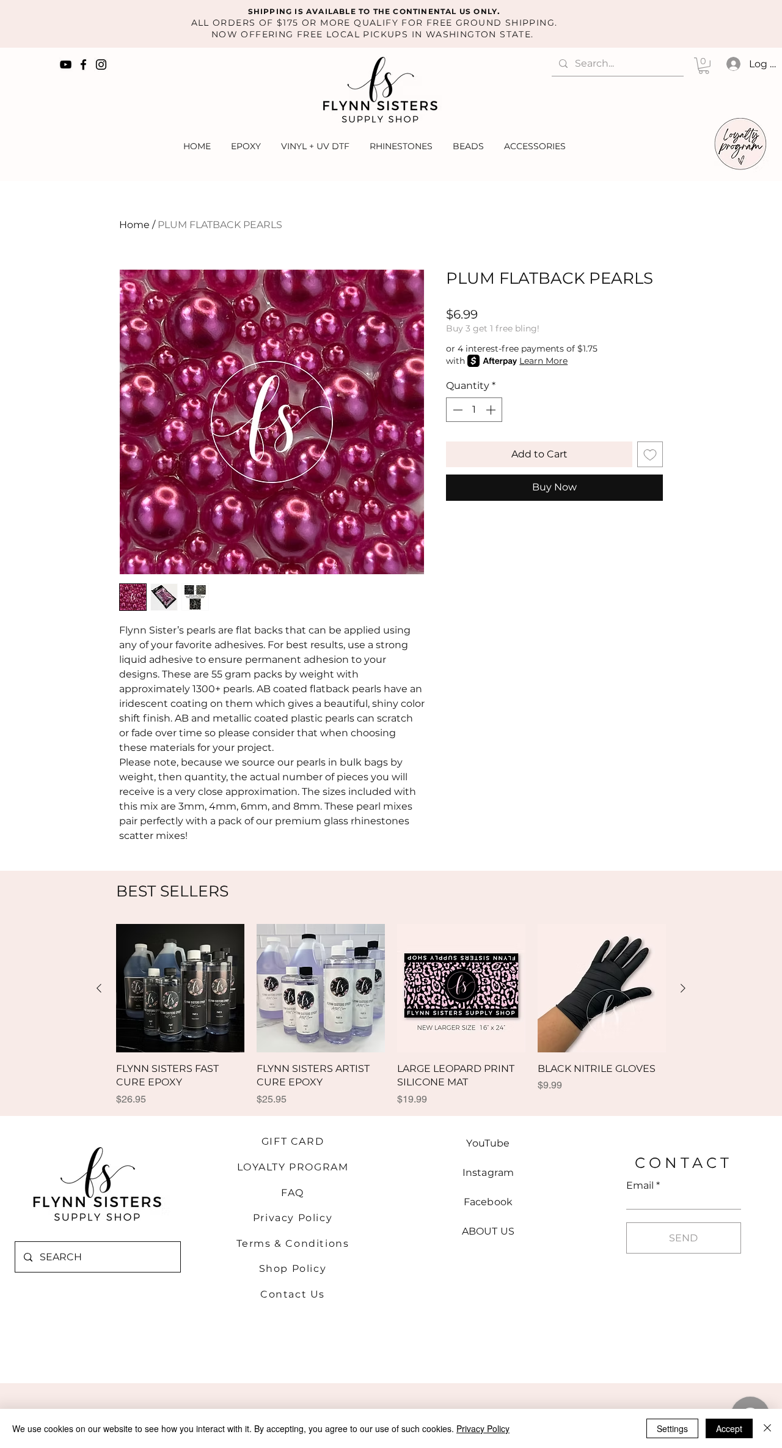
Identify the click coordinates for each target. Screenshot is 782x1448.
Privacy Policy (292, 1218)
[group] (391, 1021)
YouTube (488, 1143)
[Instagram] (101, 64)
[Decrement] (456, 409)
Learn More (543, 360)
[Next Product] (683, 988)
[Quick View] (180, 988)
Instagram (488, 1172)
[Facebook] (83, 64)
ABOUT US (488, 1231)
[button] (704, 65)
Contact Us (292, 1294)
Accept (729, 1428)
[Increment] (491, 409)
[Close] (767, 1428)
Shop (275, 1268)
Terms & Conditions (292, 1243)
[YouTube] (66, 64)
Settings (672, 1428)
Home (134, 225)
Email (640, 1186)
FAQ (292, 1193)
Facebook (488, 1202)
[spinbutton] (474, 409)
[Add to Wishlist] (650, 454)
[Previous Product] (99, 988)
